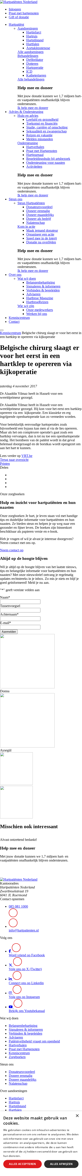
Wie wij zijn (25, 306)
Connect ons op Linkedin (26, 983)
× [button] (77, 1115)
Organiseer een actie (40, 234)
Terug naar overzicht (14, 460)
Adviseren (33, 294)
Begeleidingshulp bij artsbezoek (48, 159)
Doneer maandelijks (40, 215)
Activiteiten (34, 166)
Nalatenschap (35, 222)
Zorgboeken (17, 1057)
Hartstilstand (35, 40)
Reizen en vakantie (39, 135)
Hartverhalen (35, 147)
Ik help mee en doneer (32, 108)
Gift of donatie (19, 17)
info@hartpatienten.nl (24, 930)
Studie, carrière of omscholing (47, 127)
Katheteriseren (36, 75)
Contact (14, 321)
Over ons (15, 274)
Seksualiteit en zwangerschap (46, 131)
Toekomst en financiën (42, 123)
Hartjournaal (35, 155)
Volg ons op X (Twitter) (25, 969)
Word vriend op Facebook (27, 955)
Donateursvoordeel (39, 207)
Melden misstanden (39, 139)
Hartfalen (32, 44)
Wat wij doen (26, 278)
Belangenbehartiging (40, 282)
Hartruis (31, 36)
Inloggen (15, 9)
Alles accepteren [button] (22, 1164)
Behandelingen (27, 56)
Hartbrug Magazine (39, 298)
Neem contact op (11, 550)
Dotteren (32, 63)
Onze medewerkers (39, 310)
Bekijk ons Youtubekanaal (27, 1011)
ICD (29, 71)
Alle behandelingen (30, 79)
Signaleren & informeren (43, 286)
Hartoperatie (34, 67)
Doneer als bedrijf (38, 219)
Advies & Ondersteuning (26, 112)
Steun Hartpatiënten (31, 203)
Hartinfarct (33, 32)
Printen (5, 463)
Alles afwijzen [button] (61, 1164)
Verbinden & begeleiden (43, 290)
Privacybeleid (29, 1156)
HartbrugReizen (37, 302)
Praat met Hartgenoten (41, 151)
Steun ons (15, 199)
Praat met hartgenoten (24, 13)
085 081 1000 (18, 906)
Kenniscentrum (19, 318)
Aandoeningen (27, 28)
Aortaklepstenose (38, 48)
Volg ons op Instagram (24, 997)
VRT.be (26, 456)
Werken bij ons (36, 314)
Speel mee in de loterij (41, 238)
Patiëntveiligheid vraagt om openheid (34, 1041)
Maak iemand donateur (42, 230)
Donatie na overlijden (41, 242)
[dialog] (41, 1143)
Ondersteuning (27, 143)
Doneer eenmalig (38, 211)
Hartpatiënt (16, 24)
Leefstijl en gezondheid (42, 119)
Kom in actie (26, 226)
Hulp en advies (27, 115)
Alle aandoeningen (30, 52)
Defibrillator (34, 60)
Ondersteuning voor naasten (45, 162)
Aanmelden (9, 631)
